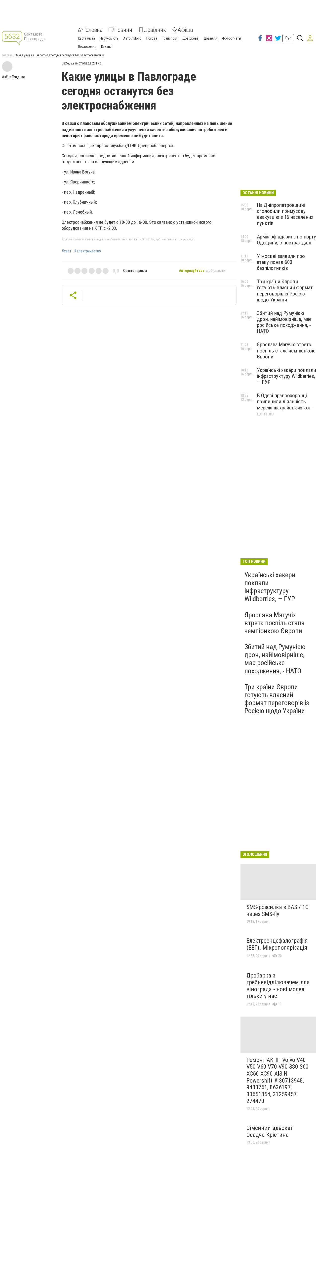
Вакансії (107, 47)
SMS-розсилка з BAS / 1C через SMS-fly (277, 911)
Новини (123, 29)
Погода (151, 38)
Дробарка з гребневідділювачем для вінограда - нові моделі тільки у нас (278, 986)
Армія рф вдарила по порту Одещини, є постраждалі (286, 240)
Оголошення (87, 47)
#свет (66, 251)
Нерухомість (109, 38)
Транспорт (169, 38)
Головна (93, 29)
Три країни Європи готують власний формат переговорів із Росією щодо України (285, 290)
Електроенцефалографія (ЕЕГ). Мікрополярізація (277, 944)
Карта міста (86, 38)
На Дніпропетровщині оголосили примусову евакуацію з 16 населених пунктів (285, 214)
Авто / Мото (132, 38)
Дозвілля (210, 38)
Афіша (185, 29)
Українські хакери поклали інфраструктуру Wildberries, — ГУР (286, 376)
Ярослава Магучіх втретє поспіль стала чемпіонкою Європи (286, 350)
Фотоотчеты (231, 38)
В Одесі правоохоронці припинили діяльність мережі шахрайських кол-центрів (285, 404)
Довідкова (190, 38)
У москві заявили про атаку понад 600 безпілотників (281, 262)
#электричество (87, 251)
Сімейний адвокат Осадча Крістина (269, 1131)
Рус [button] (288, 38)
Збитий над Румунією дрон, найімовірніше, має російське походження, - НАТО (284, 322)
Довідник (155, 29)
